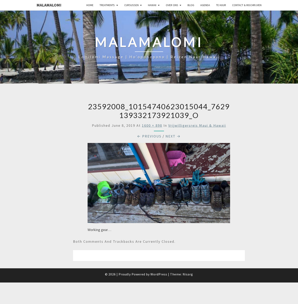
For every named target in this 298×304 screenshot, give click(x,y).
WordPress (158, 274)
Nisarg (188, 274)
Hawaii (152, 5)
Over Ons (172, 5)
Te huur (221, 5)
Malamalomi (48, 5)
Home (89, 5)
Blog (191, 5)
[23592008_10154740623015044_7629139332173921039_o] (159, 184)
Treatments (107, 5)
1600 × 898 (152, 125)
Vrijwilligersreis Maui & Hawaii (197, 125)
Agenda (205, 5)
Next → (173, 136)
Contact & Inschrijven (247, 5)
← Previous (149, 136)
